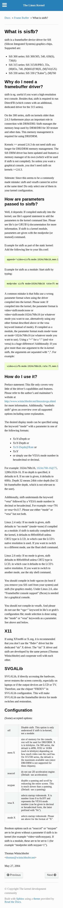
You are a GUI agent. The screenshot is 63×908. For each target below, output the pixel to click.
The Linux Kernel (33, 5)
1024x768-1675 (47, 468)
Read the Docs (13, 901)
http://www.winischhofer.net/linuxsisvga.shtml (30, 401)
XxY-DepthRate (23, 447)
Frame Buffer (21, 17)
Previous (15, 875)
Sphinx (20, 898)
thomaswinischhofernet (20, 857)
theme (36, 898)
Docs (7, 17)
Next (50, 875)
